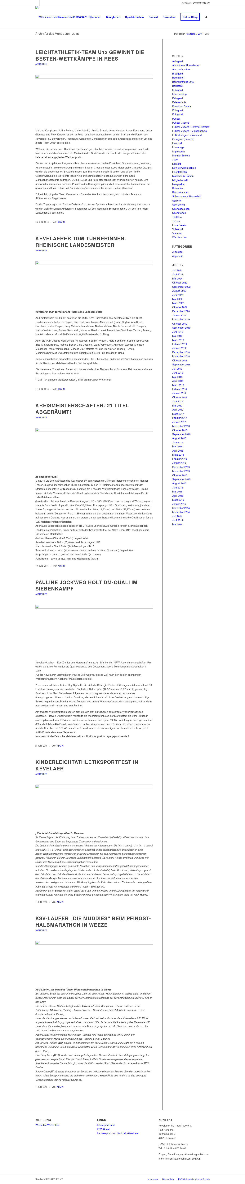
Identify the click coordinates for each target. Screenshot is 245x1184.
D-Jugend (177, 98)
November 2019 (181, 319)
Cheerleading (179, 94)
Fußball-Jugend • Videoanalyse (189, 131)
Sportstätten (179, 213)
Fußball (176, 118)
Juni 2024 (177, 274)
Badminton (178, 77)
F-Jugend (177, 114)
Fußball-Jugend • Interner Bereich (190, 127)
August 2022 (179, 290)
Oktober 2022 (179, 282)
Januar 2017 (179, 422)
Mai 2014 (177, 524)
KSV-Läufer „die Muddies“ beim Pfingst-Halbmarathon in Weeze (93, 921)
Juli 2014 (177, 516)
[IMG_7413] (94, 963)
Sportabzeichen (180, 209)
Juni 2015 (177, 487)
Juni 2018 (177, 372)
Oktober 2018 (179, 360)
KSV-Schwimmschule (184, 167)
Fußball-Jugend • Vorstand (187, 135)
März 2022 (178, 303)
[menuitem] (60, 17)
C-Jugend (177, 90)
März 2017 (178, 413)
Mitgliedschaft (180, 180)
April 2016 (177, 450)
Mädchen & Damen (183, 176)
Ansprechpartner (181, 69)
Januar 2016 (179, 463)
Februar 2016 (179, 459)
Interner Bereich (181, 155)
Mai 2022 (177, 299)
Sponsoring (178, 204)
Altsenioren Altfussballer (185, 65)
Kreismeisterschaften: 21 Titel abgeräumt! (82, 408)
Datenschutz (179, 102)
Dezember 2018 (181, 352)
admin (61, 222)
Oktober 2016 (179, 430)
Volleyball (177, 229)
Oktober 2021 (179, 307)
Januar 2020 (179, 315)
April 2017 (177, 409)
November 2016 (181, 426)
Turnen (176, 221)
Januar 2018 (179, 393)
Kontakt (176, 163)
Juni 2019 (177, 332)
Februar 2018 (179, 389)
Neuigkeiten (178, 184)
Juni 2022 (177, 295)
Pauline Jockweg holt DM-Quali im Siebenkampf (86, 585)
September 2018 (181, 364)
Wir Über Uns (179, 237)
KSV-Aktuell (103, 1129)
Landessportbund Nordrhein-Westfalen (118, 1133)
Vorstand (177, 233)
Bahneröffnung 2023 (183, 81)
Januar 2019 (179, 348)
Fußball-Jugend (180, 122)
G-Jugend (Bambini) (183, 139)
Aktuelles (41, 63)
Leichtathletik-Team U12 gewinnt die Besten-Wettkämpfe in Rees (89, 55)
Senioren (177, 200)
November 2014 (181, 512)
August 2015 (179, 483)
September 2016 (181, 434)
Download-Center (181, 106)
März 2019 (178, 340)
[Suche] (206, 17)
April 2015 (177, 495)
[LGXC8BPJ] (94, 99)
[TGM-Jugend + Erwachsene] (94, 283)
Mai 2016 (177, 446)
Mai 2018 (177, 377)
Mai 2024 (177, 278)
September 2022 (181, 286)
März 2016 (178, 454)
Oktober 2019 (179, 323)
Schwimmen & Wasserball (186, 196)
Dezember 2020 (181, 311)
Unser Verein (179, 225)
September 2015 (181, 479)
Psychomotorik (180, 192)
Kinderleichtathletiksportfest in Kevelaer (86, 765)
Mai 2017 (177, 405)
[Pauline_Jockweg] (94, 630)
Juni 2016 (177, 442)
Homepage (178, 147)
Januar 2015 (179, 504)
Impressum (178, 151)
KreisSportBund (105, 1125)
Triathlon (177, 217)
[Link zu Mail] (42, 3)
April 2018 (177, 381)
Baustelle (177, 85)
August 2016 (179, 438)
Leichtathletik (179, 172)
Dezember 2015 (181, 467)
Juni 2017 (177, 401)
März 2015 (178, 499)
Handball (177, 143)
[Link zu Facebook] (36, 3)
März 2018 (178, 385)
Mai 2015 (177, 491)
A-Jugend (177, 61)
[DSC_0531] (94, 807)
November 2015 (181, 471)
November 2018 (181, 356)
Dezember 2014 (181, 508)
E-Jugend (177, 110)
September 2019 (181, 327)
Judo (175, 159)
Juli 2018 (177, 368)
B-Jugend (177, 73)
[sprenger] (94, 450)
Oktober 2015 (179, 475)
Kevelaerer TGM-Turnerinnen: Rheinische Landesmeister (80, 241)
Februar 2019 (179, 344)
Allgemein (177, 256)
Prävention (178, 188)
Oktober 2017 (179, 397)
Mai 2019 (177, 336)
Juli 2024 (177, 270)
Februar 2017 (179, 418)
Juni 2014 (177, 520)
